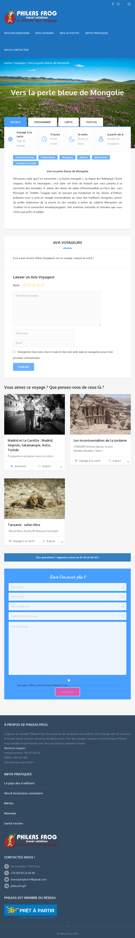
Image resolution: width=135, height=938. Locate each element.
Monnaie (10, 813)
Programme (42, 122)
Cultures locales (25, 157)
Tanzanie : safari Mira (24, 525)
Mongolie (67, 157)
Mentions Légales (14, 748)
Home (8, 63)
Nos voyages (45, 33)
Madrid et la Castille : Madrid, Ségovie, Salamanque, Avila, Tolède (30, 445)
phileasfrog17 (18, 886)
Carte (69, 122)
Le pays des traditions (19, 783)
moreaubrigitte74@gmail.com (28, 879)
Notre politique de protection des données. (94, 685)
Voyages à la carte (26, 163)
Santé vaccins (13, 823)
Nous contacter (16, 49)
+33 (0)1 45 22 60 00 (23, 873)
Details (15, 122)
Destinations (48, 157)
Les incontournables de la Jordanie (100, 440)
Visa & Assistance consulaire (23, 793)
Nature (84, 157)
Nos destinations (17, 33)
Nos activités (69, 33)
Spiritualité (101, 157)
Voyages (19, 63)
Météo (8, 803)
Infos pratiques (96, 33)
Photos (91, 122)
